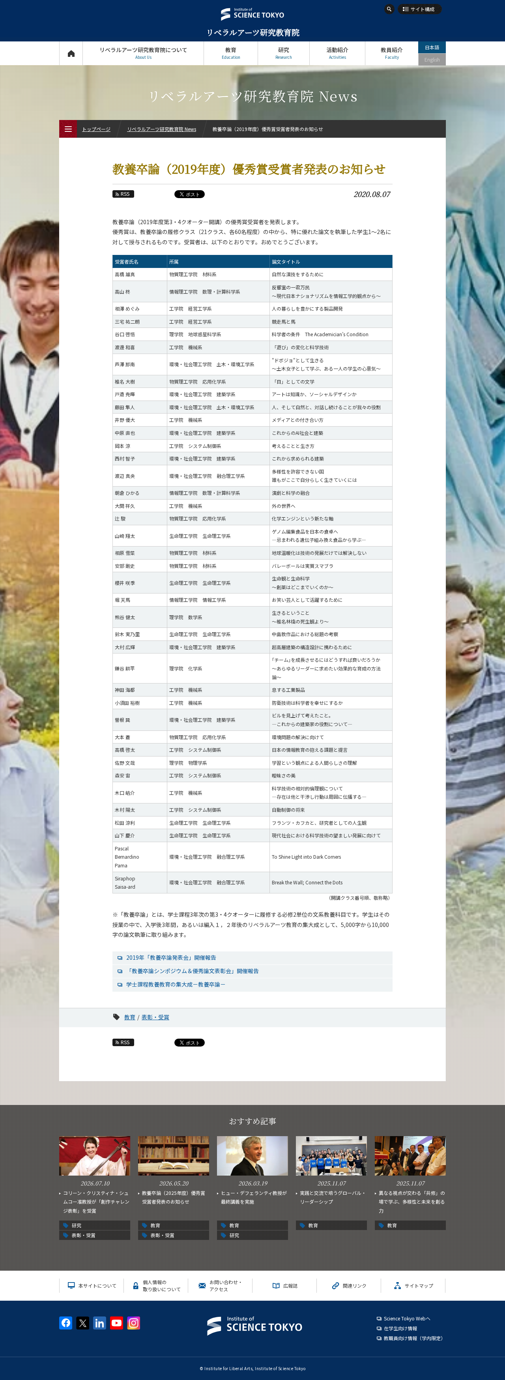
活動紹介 (337, 53)
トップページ (70, 53)
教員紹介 (392, 53)
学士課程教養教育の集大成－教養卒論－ (176, 984)
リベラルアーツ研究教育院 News (161, 128)
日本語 (432, 47)
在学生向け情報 (400, 1328)
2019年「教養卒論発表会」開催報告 (171, 957)
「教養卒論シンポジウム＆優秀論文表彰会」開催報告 (192, 971)
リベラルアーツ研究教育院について (143, 53)
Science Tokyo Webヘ (407, 1318)
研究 (283, 53)
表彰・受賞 (155, 1017)
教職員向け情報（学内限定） (414, 1338)
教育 (231, 53)
